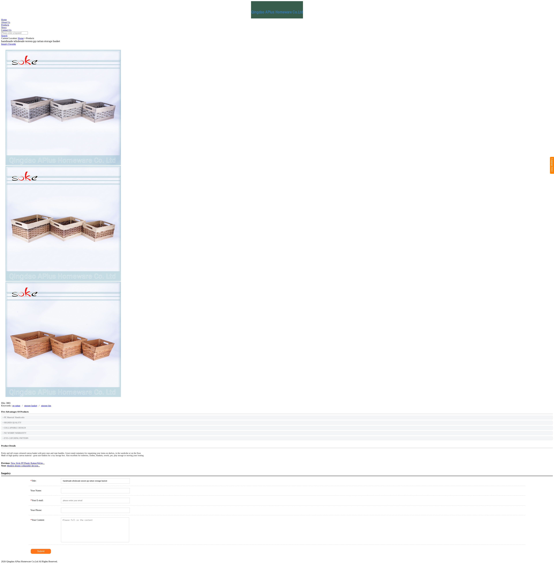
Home (4, 19)
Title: (33, 481)
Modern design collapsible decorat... (23, 466)
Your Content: (37, 520)
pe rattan (16, 405)
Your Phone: (36, 510)
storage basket (30, 405)
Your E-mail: (36, 500)
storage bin (46, 405)
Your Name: (36, 490)
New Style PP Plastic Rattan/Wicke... (28, 463)
